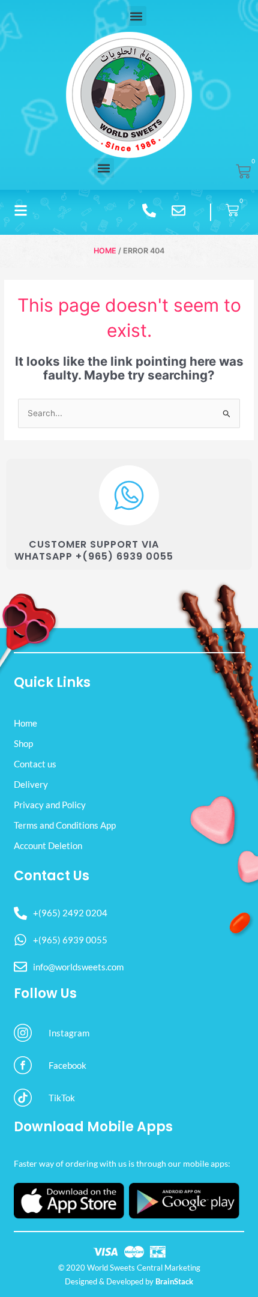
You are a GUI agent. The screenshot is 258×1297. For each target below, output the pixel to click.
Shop (23, 743)
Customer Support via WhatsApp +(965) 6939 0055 (93, 550)
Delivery (31, 784)
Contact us (35, 763)
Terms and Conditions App (65, 825)
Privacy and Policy (50, 804)
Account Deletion (48, 845)
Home (105, 250)
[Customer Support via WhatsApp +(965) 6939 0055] (129, 495)
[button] (136, 16)
